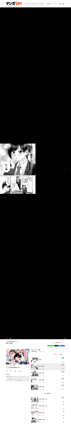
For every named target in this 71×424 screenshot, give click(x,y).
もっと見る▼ (47, 393)
